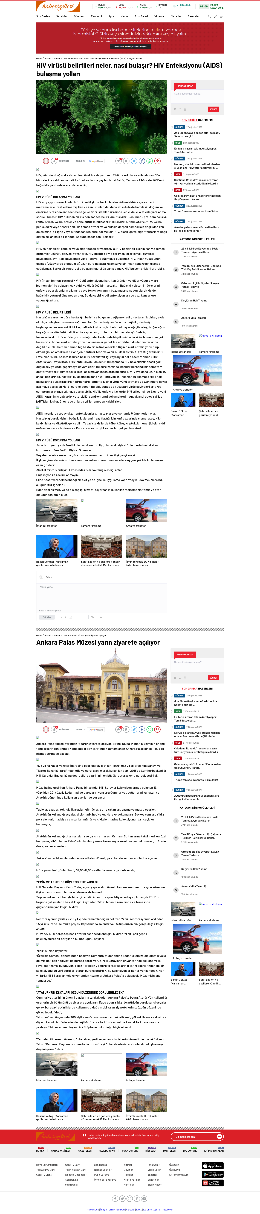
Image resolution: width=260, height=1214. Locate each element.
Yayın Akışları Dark (75, 1169)
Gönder (47, 617)
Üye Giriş (174, 1164)
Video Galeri (154, 1169)
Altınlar (128, 1164)
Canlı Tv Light (44, 1174)
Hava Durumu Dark (47, 1164)
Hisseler (150, 1149)
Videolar (159, 16)
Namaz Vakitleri (61, 1149)
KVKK (139, 1209)
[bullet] (84, 617)
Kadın (124, 16)
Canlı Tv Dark (72, 1164)
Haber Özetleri (43, 58)
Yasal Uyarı (168, 1209)
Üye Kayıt (174, 1169)
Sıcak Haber (155, 1184)
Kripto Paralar (214, 1149)
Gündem (79, 16)
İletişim (103, 1209)
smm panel (71, 1184)
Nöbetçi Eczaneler (75, 1174)
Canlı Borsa (100, 1164)
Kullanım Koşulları (152, 1209)
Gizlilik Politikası (117, 1209)
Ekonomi (96, 16)
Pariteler (169, 1149)
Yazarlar (176, 16)
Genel (57, 58)
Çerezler (130, 1209)
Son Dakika (43, 16)
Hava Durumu (107, 1149)
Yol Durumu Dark (45, 1169)
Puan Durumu (130, 1149)
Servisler (61, 16)
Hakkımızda (93, 1209)
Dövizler (128, 1169)
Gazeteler (194, 16)
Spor (111, 16)
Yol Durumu (190, 1149)
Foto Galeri (141, 16)
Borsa (40, 1149)
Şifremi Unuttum (178, 1174)
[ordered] (79, 617)
